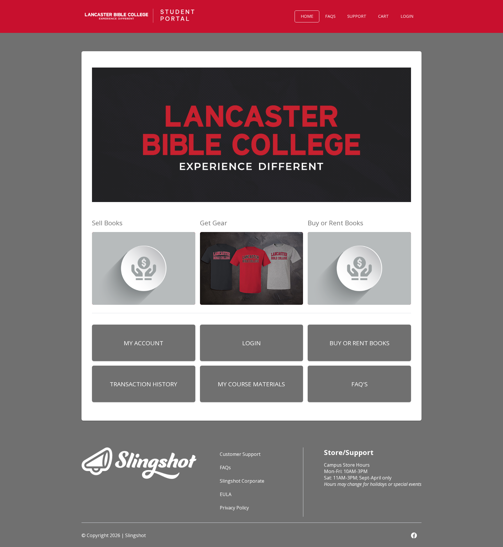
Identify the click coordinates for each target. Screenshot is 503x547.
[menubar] (345, 16)
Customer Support (240, 454)
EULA (225, 494)
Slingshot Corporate (242, 481)
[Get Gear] (251, 266)
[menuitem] (307, 16)
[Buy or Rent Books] (359, 266)
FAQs (225, 467)
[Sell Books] (143, 266)
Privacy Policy (234, 507)
